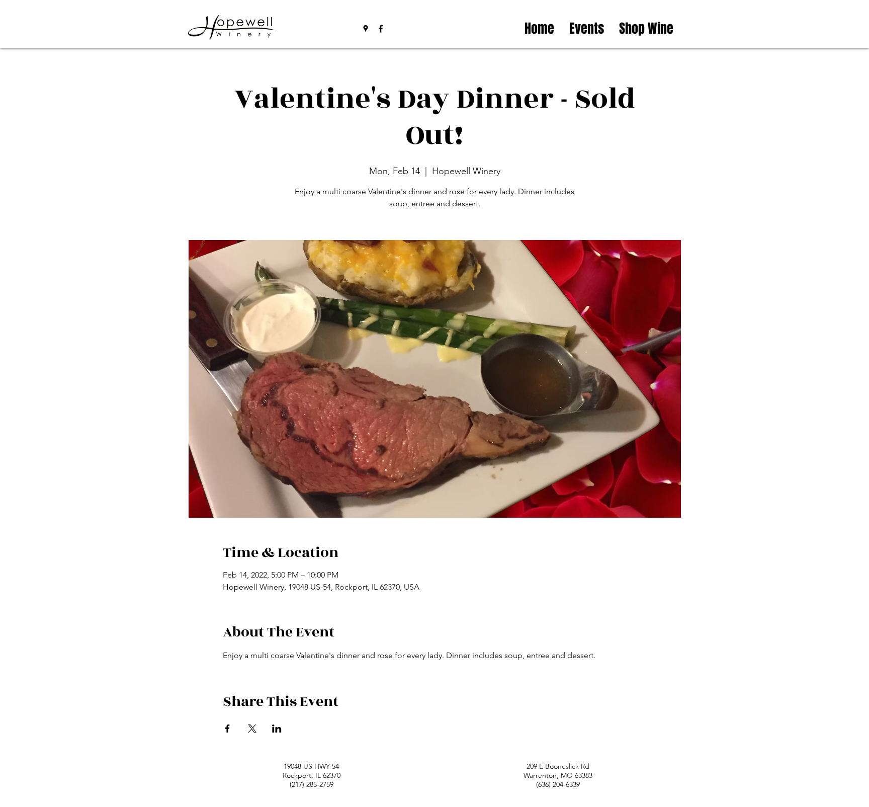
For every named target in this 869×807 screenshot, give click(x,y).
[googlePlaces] (366, 29)
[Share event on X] (252, 728)
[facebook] (381, 29)
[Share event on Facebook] (227, 728)
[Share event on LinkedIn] (277, 728)
